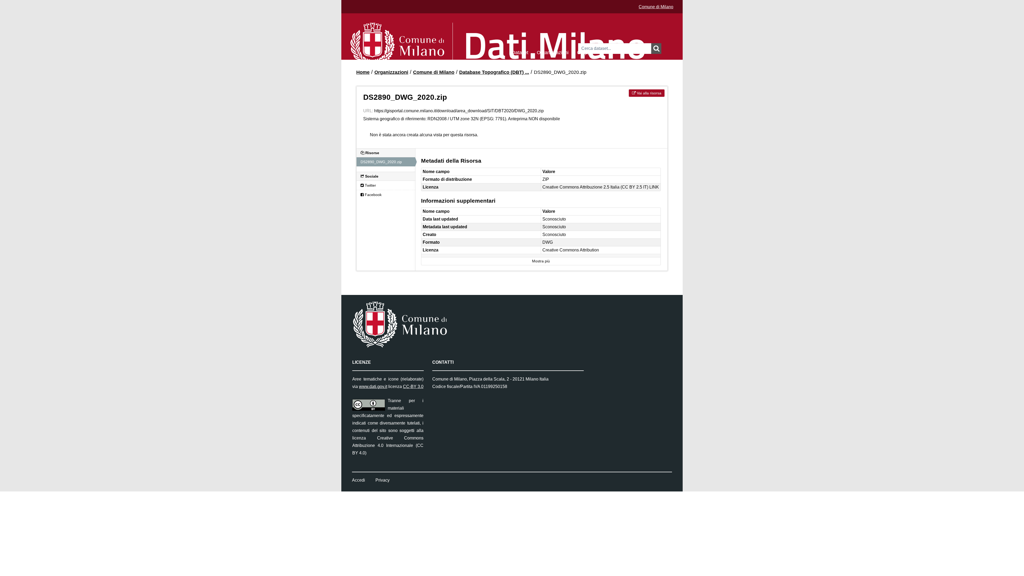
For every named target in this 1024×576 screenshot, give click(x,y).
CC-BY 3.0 (413, 386)
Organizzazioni (553, 52)
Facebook (373, 195)
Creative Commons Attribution (570, 250)
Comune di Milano (656, 7)
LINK (654, 187)
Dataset (520, 52)
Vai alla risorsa (648, 93)
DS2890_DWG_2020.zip (560, 72)
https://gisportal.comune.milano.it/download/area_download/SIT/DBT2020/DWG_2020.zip (459, 111)
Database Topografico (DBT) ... (494, 72)
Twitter (370, 185)
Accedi (358, 480)
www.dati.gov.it (373, 386)
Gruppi (584, 52)
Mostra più (541, 261)
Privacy (382, 480)
